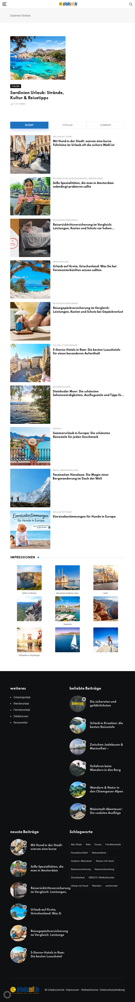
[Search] (131, 4)
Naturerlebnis (99, 852)
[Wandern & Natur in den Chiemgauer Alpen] (77, 790)
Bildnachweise (89, 989)
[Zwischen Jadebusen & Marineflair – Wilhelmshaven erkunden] (77, 747)
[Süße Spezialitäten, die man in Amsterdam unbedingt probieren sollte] (30, 196)
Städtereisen (69, 345)
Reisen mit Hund (105, 861)
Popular (67, 125)
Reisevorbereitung (104, 869)
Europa (57, 428)
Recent (29, 125)
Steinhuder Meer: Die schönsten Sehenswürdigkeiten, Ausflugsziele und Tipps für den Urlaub (87, 395)
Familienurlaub (22, 709)
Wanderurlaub (69, 470)
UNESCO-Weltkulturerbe (101, 877)
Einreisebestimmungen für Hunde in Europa (84, 516)
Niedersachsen (61, 387)
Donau (97, 844)
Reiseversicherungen (65, 220)
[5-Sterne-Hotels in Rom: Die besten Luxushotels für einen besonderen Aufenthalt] (30, 363)
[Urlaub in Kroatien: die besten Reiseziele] (77, 725)
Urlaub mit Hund (62, 137)
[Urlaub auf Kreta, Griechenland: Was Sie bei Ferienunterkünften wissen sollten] (30, 279)
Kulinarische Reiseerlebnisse (70, 178)
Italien (57, 345)
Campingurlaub (22, 697)
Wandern (97, 885)
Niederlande (96, 178)
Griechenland (61, 262)
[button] (7, 994)
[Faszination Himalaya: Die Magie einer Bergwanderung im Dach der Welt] (30, 488)
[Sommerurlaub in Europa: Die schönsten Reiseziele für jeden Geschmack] (30, 446)
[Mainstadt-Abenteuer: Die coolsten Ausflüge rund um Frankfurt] (77, 811)
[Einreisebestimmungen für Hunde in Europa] (30, 530)
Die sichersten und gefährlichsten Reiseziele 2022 (103, 705)
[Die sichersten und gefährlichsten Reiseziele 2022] (77, 704)
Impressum (72, 989)
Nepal (56, 470)
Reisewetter (21, 722)
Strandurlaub (78, 877)
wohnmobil (111, 885)
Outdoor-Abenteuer (81, 861)
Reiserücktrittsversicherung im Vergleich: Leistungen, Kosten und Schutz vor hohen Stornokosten (82, 228)
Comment (105, 125)
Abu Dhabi (76, 844)
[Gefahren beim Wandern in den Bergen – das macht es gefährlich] (77, 768)
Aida (88, 844)
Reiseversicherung (81, 869)
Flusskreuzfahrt (79, 852)
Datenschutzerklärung (112, 989)
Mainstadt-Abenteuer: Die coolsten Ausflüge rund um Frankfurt (106, 813)
